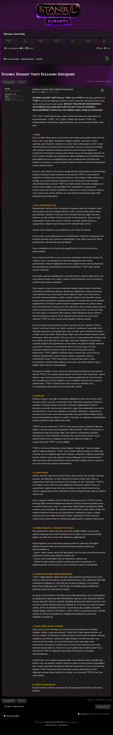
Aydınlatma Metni (51, 725)
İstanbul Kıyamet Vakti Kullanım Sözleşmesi (38, 74)
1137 (14, 94)
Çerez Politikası (63, 725)
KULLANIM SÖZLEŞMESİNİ (54, 722)
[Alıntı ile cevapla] (102, 91)
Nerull (7, 89)
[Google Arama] (107, 59)
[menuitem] (22, 48)
